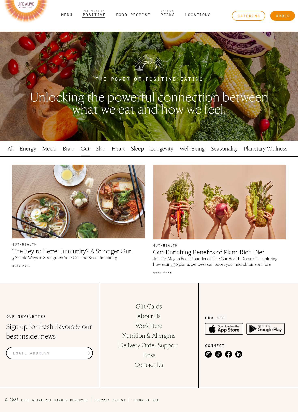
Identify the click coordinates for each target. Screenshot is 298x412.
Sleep (137, 148)
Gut (85, 148)
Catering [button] (248, 16)
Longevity (161, 148)
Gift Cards (149, 306)
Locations (198, 15)
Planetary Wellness (265, 148)
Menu (66, 15)
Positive (93, 14)
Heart (118, 148)
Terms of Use (145, 400)
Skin (101, 148)
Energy (28, 148)
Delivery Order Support (148, 345)
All (11, 148)
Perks (167, 14)
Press (148, 355)
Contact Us (149, 364)
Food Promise (133, 15)
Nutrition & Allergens (148, 335)
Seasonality (224, 148)
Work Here (148, 325)
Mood (49, 148)
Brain (69, 148)
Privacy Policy (109, 400)
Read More (21, 266)
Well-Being (192, 148)
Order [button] (282, 16)
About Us (149, 316)
